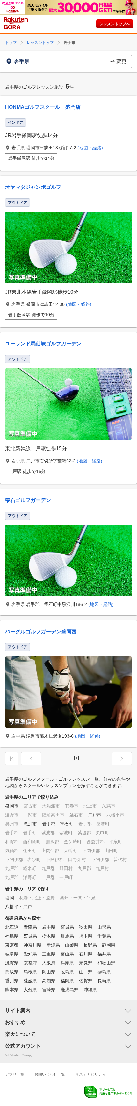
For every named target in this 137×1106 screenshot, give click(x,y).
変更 (121, 61)
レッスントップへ (114, 24)
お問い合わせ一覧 (49, 1074)
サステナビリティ (90, 1074)
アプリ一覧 (14, 1074)
